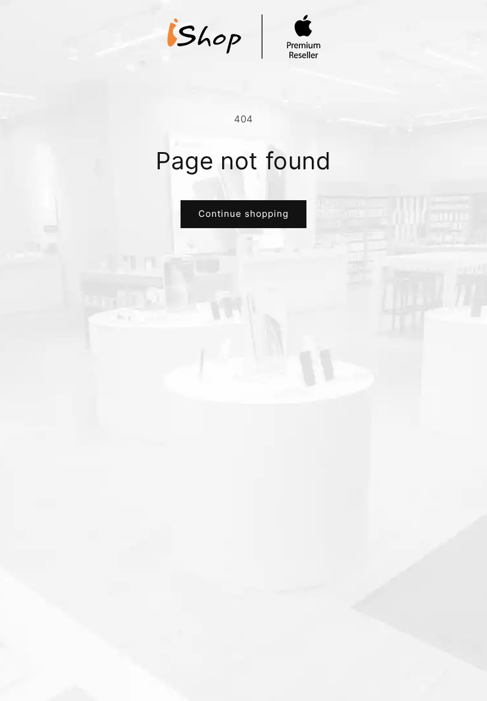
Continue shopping (243, 213)
